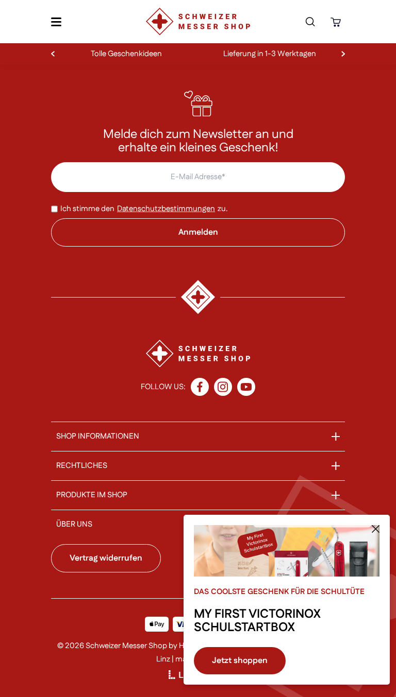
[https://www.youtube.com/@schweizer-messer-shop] (246, 387)
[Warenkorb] (337, 21)
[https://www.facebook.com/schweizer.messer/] (200, 387)
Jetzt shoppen (240, 661)
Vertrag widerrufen (106, 558)
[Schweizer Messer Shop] (198, 22)
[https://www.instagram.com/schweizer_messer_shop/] (223, 387)
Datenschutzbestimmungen (166, 208)
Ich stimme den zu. (144, 208)
